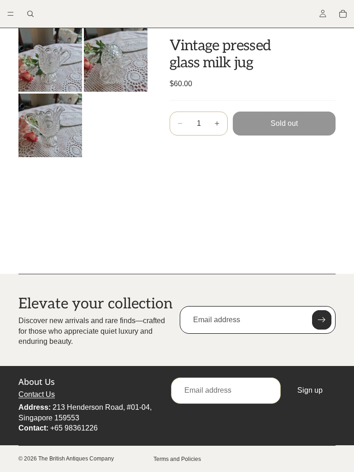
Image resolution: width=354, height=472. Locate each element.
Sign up (310, 391)
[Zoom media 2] (116, 60)
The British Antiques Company (76, 458)
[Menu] (10, 13)
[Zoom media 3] (50, 125)
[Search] (30, 14)
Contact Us (36, 394)
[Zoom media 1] (50, 60)
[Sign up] (321, 320)
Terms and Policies (177, 459)
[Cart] (343, 14)
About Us (36, 382)
